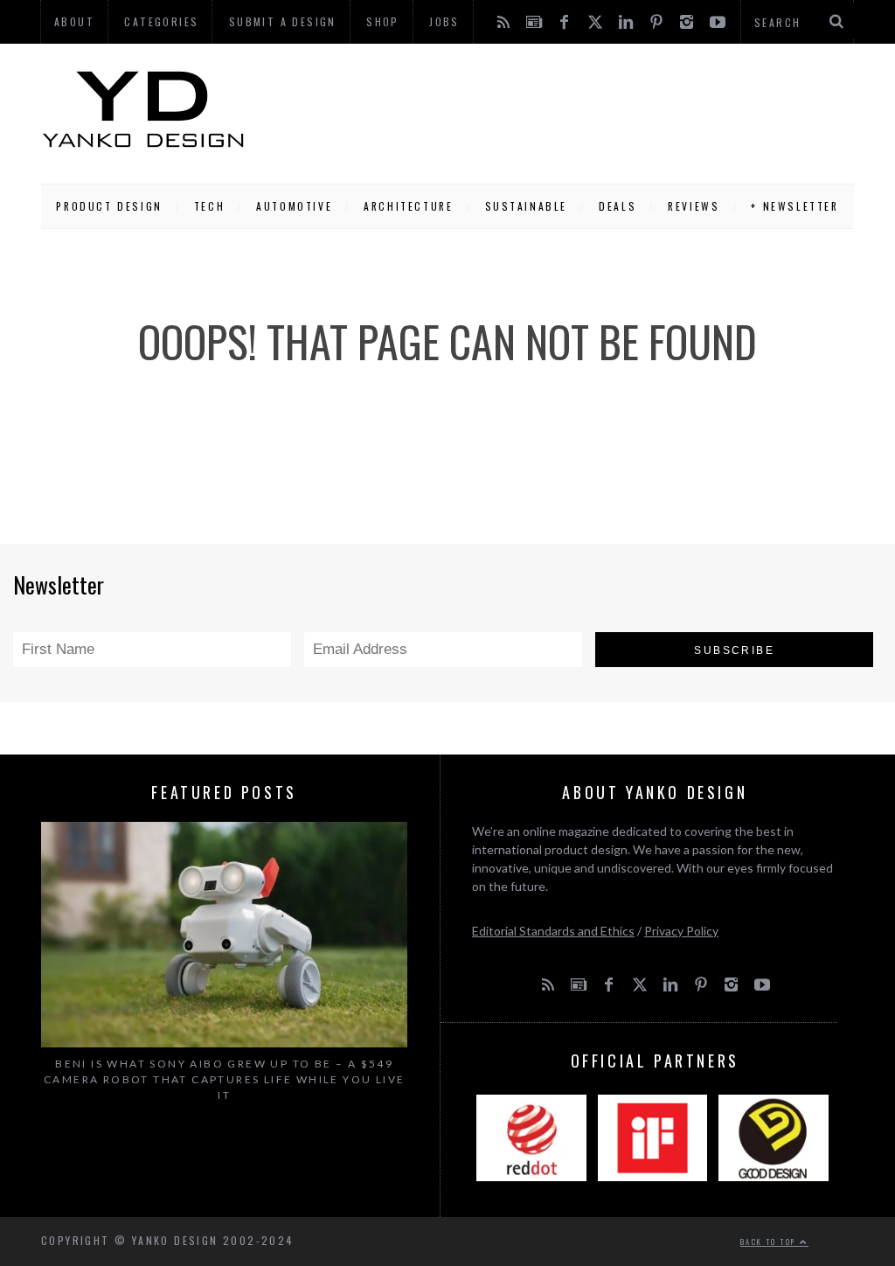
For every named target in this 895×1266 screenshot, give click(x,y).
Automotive (294, 205)
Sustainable (526, 205)
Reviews (693, 205)
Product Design (109, 205)
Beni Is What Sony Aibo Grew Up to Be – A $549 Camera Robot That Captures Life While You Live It (224, 1079)
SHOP (382, 21)
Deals (617, 205)
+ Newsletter (794, 205)
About (74, 21)
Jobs (444, 21)
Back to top (770, 1241)
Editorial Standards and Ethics (553, 930)
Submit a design (282, 21)
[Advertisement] (550, 109)
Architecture (408, 205)
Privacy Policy (681, 930)
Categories (161, 21)
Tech (209, 205)
